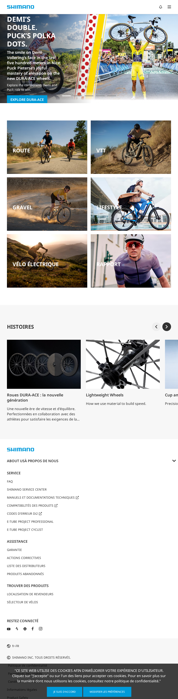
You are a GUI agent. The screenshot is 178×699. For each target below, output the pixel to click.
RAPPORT (108, 264)
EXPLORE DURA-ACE (27, 99)
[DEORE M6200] (100, 95)
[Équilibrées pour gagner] (77, 95)
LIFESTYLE (109, 207)
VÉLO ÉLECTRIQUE (36, 264)
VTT (101, 150)
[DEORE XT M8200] (89, 95)
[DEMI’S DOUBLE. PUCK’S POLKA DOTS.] (66, 95)
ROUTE (21, 150)
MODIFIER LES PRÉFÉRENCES (107, 692)
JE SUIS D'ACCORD (64, 692)
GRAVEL (23, 207)
